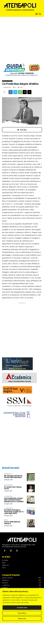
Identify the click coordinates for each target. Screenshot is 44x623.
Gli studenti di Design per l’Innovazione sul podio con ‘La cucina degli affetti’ (14, 511)
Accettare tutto (22, 607)
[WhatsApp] (20, 92)
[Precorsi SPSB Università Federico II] (31, 523)
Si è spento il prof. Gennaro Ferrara (13, 488)
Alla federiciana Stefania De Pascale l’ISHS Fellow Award (13, 476)
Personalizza (22, 613)
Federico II (8, 474)
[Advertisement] (22, 41)
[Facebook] (10, 92)
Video (6, 520)
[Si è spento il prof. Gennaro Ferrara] (31, 488)
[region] (22, 605)
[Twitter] (15, 92)
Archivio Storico (7, 81)
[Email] (25, 92)
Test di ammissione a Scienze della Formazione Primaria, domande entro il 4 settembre (14, 500)
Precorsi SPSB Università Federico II (12, 522)
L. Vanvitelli (8, 496)
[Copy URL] (29, 92)
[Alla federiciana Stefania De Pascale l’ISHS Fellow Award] (31, 477)
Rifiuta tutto (22, 618)
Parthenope (8, 485)
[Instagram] (10, 550)
